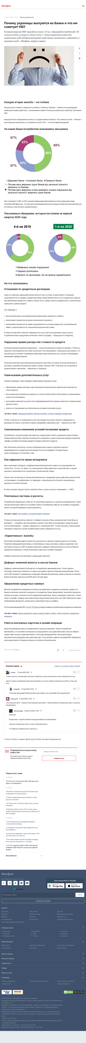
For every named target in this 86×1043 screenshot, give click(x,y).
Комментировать (75, 650)
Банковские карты (34, 914)
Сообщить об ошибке (43, 901)
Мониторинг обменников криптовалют (13, 922)
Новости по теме (14, 773)
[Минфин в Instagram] (21, 883)
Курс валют (5, 911)
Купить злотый (61, 948)
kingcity (17, 689)
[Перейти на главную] (6, 6)
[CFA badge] (28, 992)
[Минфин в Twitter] (15, 883)
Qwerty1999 (18, 711)
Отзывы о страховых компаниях (39, 981)
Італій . (13, 672)
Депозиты (32, 917)
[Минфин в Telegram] (10, 883)
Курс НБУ (4, 914)
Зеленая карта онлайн (8, 981)
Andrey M (14, 699)
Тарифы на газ (61, 917)
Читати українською (27, 17)
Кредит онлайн (33, 919)
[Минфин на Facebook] (4, 883)
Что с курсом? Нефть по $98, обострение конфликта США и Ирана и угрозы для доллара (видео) (22, 847)
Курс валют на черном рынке (65, 945)
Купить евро (33, 948)
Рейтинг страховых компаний (66, 981)
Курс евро (60, 911)
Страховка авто (6, 984)
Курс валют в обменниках (37, 945)
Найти (80, 895)
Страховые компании (63, 984)
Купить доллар (6, 948)
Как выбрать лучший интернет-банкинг (34, 514)
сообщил (23, 35)
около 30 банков (33, 607)
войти (38, 739)
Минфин (16, 650)
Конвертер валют (7, 919)
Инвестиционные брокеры (65, 914)
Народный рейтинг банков (65, 919)
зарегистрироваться (53, 739)
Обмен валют (6, 945)
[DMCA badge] (73, 992)
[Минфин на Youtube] (27, 883)
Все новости (11, 856)
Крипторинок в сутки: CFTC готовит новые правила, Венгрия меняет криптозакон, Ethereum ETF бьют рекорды (23, 811)
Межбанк (4, 917)
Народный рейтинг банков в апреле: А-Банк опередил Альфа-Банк (45, 414)
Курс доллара (33, 911)
